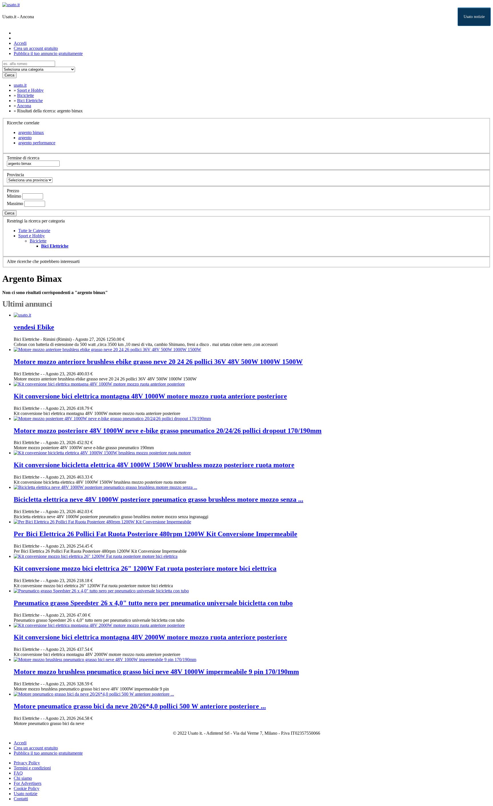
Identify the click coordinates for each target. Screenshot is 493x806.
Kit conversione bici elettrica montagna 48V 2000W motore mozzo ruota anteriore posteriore (150, 637)
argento (25, 137)
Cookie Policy (26, 788)
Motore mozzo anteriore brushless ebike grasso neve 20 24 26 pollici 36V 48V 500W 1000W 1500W (158, 361)
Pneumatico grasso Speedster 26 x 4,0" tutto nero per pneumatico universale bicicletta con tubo (153, 603)
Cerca (9, 75)
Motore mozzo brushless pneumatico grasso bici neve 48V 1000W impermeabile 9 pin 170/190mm (156, 671)
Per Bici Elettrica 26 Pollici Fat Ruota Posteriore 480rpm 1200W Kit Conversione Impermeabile (155, 534)
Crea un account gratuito (36, 48)
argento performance (36, 142)
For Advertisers (27, 783)
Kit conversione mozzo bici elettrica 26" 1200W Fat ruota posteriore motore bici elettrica (145, 568)
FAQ (18, 773)
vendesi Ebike (34, 327)
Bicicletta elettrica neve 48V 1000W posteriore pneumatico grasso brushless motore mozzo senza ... (158, 499)
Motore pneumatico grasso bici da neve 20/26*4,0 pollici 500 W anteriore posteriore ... (140, 706)
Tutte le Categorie (34, 230)
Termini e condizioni (32, 768)
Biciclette (38, 240)
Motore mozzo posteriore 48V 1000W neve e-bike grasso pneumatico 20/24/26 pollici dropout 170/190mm (168, 430)
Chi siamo (23, 778)
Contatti (21, 798)
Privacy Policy (27, 762)
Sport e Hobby (31, 235)
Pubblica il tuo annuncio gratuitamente (48, 53)
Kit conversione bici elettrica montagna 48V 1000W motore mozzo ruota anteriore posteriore (150, 396)
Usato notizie (474, 17)
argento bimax (31, 132)
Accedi (20, 43)
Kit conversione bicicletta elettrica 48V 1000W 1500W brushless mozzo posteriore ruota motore (154, 465)
